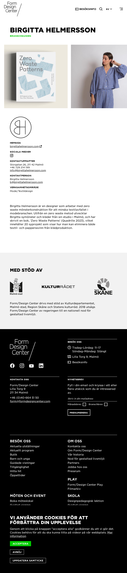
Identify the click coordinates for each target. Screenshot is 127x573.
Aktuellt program (22, 450)
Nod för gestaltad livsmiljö (86, 458)
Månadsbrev (74, 404)
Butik (13, 454)
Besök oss (20, 441)
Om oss (75, 441)
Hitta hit (15, 471)
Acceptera (20, 543)
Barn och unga (20, 458)
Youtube (31, 365)
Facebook (12, 365)
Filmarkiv (74, 488)
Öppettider (17, 475)
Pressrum (74, 471)
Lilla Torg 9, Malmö (85, 356)
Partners (73, 462)
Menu (121, 9)
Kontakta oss (77, 446)
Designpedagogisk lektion (86, 500)
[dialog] (63, 539)
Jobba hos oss (77, 466)
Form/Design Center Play (85, 484)
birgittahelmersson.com (24, 146)
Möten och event (28, 496)
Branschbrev (96, 404)
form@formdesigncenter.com (30, 401)
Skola (74, 496)
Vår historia (76, 454)
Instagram (11, 155)
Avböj (17, 552)
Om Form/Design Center (85, 450)
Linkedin (41, 365)
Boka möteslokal (21, 500)
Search (101, 9)
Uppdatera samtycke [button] (28, 560)
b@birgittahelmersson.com (26, 182)
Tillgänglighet (19, 466)
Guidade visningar (22, 462)
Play (72, 479)
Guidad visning (20, 504)
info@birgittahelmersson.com (28, 170)
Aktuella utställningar (25, 446)
